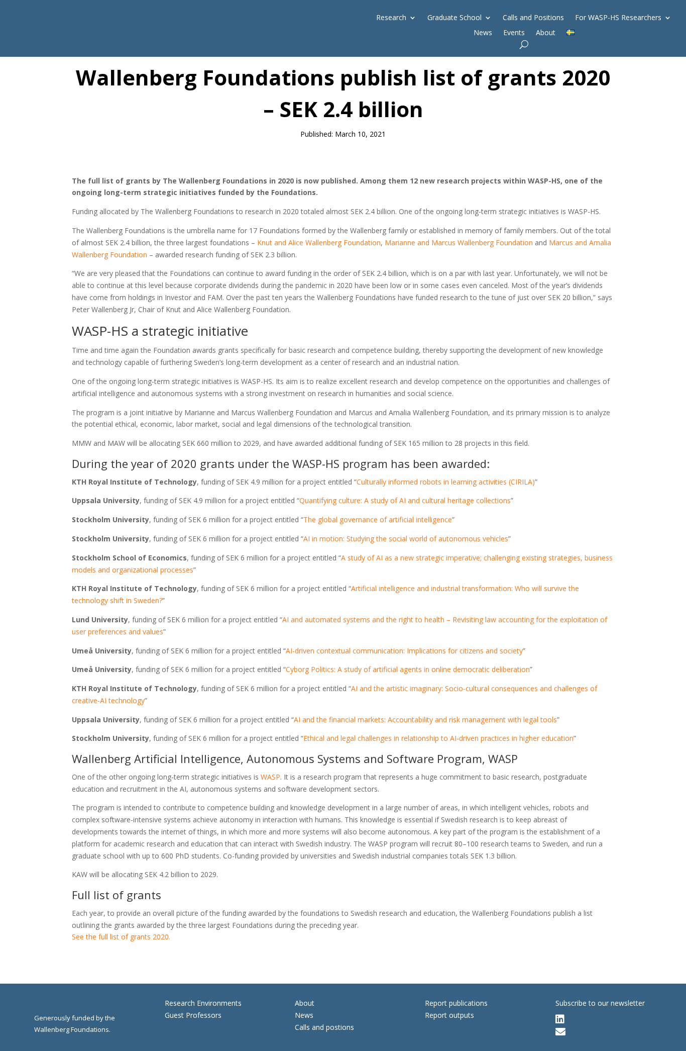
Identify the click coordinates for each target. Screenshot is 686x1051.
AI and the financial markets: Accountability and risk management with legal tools (425, 719)
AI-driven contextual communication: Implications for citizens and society (404, 650)
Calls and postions (324, 1027)
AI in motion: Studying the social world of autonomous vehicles (405, 538)
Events (514, 33)
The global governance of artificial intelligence (377, 519)
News (483, 33)
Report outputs (449, 1015)
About (545, 33)
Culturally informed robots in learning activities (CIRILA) (446, 482)
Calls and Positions (533, 18)
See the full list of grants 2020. (121, 936)
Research (391, 18)
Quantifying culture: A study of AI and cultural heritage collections (405, 500)
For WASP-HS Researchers (618, 18)
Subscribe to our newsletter (600, 1003)
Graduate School (454, 18)
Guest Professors (193, 1015)
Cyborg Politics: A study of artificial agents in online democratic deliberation (408, 669)
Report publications (456, 1003)
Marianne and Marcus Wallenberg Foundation (459, 242)
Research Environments (203, 1003)
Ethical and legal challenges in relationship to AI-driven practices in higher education (438, 738)
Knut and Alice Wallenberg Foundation (319, 242)
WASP (270, 777)
